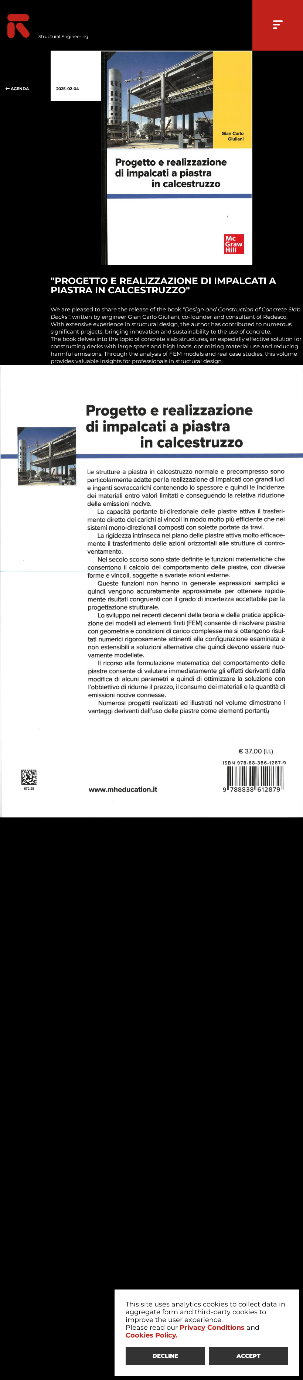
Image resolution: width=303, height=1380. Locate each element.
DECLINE (165, 1355)
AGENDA (19, 88)
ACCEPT (248, 1355)
